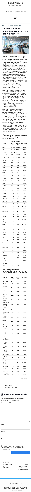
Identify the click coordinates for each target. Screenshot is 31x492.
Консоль (12, 487)
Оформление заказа (16, 490)
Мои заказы (7, 488)
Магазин (24, 487)
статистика (14, 387)
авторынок (8, 387)
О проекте (24, 488)
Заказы (6, 487)
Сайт (2, 439)
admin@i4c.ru (16, 25)
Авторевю (24, 378)
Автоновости (8, 385)
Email (3, 431)
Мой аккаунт (16, 488)
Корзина (18, 487)
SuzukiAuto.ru (15, 3)
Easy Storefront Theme (15, 483)
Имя (3, 424)
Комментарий (6, 403)
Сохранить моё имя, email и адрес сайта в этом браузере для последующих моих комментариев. (14, 447)
